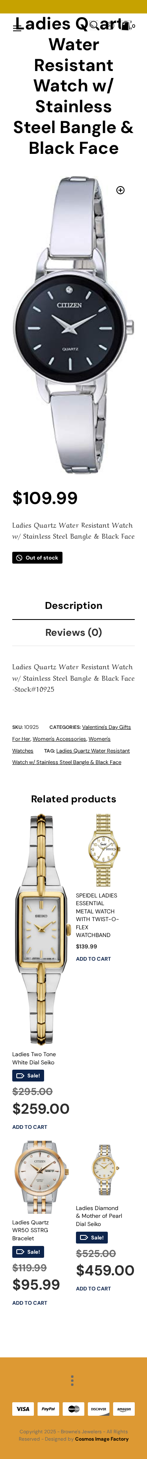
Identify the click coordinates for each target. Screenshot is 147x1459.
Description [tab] (73, 605)
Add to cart (29, 1127)
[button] (120, 190)
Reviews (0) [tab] (73, 632)
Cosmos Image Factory (102, 1439)
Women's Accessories (59, 738)
